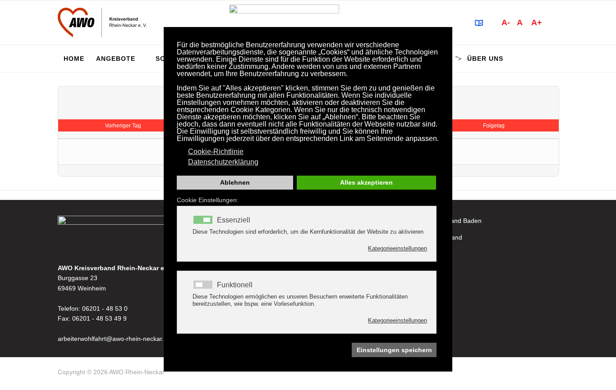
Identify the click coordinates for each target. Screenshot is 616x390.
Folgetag (494, 125)
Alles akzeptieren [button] (366, 182)
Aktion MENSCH (424, 287)
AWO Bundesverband (431, 237)
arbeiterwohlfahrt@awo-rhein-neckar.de (114, 338)
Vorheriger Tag (123, 125)
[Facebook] (554, 373)
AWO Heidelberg (424, 254)
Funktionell (235, 285)
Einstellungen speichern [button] (394, 350)
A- (505, 22)
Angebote (115, 58)
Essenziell (233, 220)
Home (74, 58)
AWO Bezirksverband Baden (441, 220)
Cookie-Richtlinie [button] (216, 151)
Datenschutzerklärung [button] (223, 162)
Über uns (485, 58)
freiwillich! (414, 271)
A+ (536, 22)
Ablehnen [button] (235, 182)
